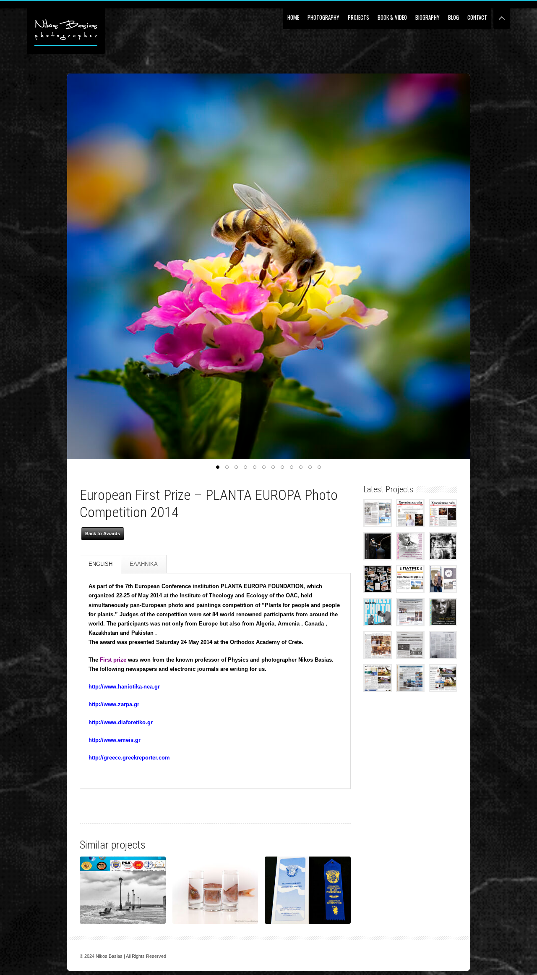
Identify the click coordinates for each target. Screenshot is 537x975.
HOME (293, 17)
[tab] (100, 564)
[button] (217, 467)
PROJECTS (358, 17)
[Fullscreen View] (501, 14)
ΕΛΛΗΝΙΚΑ (144, 564)
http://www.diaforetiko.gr (121, 722)
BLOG (453, 17)
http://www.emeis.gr (115, 740)
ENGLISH (100, 564)
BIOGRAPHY (427, 17)
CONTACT (477, 17)
